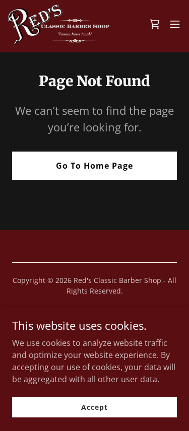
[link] (58, 24)
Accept (94, 407)
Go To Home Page (94, 165)
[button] (175, 24)
